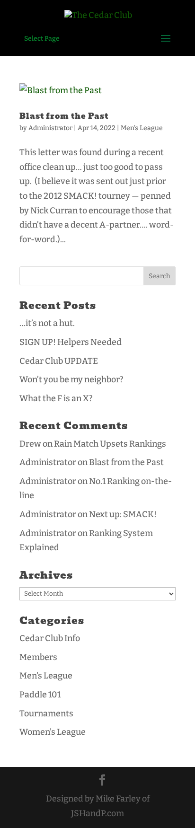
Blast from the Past (63, 116)
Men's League (142, 128)
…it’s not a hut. (47, 323)
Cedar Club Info (49, 638)
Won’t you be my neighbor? (71, 379)
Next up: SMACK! (123, 514)
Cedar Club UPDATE (58, 361)
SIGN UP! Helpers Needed (70, 342)
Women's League (52, 732)
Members (38, 657)
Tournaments (46, 713)
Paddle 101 (40, 694)
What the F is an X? (56, 398)
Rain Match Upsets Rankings (110, 444)
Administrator (50, 128)
